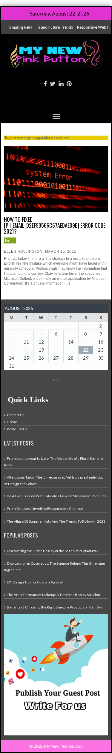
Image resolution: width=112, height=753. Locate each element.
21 (71, 349)
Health (10, 240)
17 (11, 349)
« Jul (56, 380)
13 (56, 341)
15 (86, 341)
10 (11, 341)
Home (12, 422)
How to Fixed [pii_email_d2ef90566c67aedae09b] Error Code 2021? (54, 225)
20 (56, 349)
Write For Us (17, 429)
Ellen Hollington (23, 251)
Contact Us (15, 414)
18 (26, 349)
